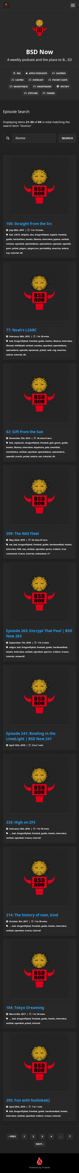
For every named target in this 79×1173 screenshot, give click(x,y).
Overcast (38, 79)
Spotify (64, 86)
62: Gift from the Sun (24, 431)
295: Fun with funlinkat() (28, 1100)
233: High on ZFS (20, 822)
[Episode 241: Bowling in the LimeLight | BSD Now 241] (39, 696)
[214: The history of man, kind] (39, 877)
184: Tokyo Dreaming (25, 1007)
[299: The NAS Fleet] (39, 496)
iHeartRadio (44, 86)
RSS (19, 73)
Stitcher (33, 93)
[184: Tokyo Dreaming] (39, 970)
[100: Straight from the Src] (39, 186)
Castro (19, 79)
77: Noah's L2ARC (21, 330)
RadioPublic (21, 86)
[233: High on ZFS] (39, 785)
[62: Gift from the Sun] (39, 394)
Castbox (61, 73)
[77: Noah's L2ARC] (39, 292)
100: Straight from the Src (29, 223)
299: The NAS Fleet (22, 533)
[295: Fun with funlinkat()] (39, 1063)
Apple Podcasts (38, 73)
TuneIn (51, 93)
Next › (39, 1144)
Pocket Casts (59, 79)
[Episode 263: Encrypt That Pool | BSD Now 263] (39, 593)
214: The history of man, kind (32, 915)
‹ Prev (12, 1136)
